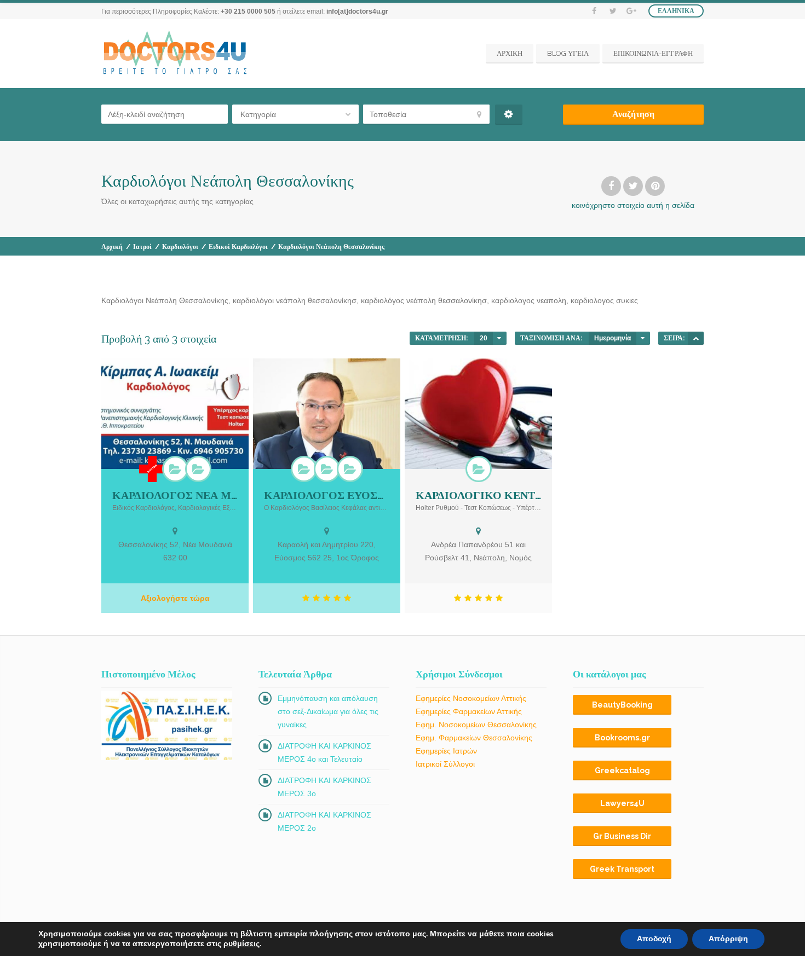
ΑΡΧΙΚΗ (509, 53)
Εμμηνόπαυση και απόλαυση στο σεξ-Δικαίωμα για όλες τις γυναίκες (328, 711)
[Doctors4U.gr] (176, 54)
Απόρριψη (728, 939)
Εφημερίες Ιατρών (446, 750)
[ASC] (696, 338)
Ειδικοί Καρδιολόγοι (238, 247)
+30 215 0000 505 (248, 11)
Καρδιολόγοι (180, 247)
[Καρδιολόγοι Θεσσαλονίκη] (327, 469)
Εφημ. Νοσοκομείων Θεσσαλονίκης (476, 724)
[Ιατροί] (152, 469)
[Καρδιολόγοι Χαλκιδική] (198, 469)
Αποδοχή (654, 939)
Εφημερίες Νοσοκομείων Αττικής (471, 698)
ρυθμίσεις (241, 944)
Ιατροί (142, 247)
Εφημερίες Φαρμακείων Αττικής (469, 711)
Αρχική (112, 247)
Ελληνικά (676, 11)
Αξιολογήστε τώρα (175, 598)
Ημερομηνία (612, 338)
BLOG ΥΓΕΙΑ (568, 53)
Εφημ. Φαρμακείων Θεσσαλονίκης (474, 737)
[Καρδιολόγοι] (175, 469)
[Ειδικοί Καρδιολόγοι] (350, 469)
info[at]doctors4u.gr (357, 11)
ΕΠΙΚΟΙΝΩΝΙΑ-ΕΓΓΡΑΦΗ (653, 53)
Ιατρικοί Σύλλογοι (445, 764)
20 (483, 338)
